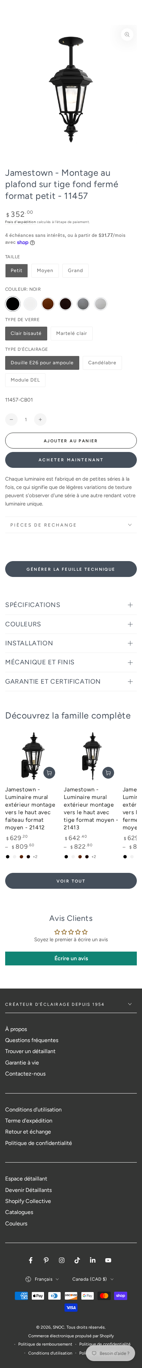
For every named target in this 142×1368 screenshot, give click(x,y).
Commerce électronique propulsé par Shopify (71, 1335)
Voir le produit (49, 773)
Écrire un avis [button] (71, 958)
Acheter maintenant (71, 459)
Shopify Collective (28, 1201)
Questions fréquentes (31, 1040)
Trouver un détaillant (30, 1051)
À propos (16, 1029)
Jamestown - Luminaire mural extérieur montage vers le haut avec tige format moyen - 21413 (91, 808)
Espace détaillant (26, 1178)
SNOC (58, 1327)
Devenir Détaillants (28, 1190)
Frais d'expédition (20, 222)
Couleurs (16, 1223)
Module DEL (25, 382)
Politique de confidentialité (38, 1143)
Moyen (45, 270)
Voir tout (71, 881)
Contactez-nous (25, 1073)
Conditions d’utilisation (50, 1353)
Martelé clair (71, 335)
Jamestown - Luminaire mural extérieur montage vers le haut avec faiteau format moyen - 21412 (30, 808)
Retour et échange (28, 1131)
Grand (75, 270)
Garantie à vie (22, 1062)
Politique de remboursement (45, 1344)
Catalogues (19, 1212)
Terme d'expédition (28, 1120)
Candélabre (103, 365)
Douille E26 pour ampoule (42, 365)
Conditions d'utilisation (33, 1109)
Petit (16, 270)
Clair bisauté (26, 335)
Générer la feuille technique (71, 569)
